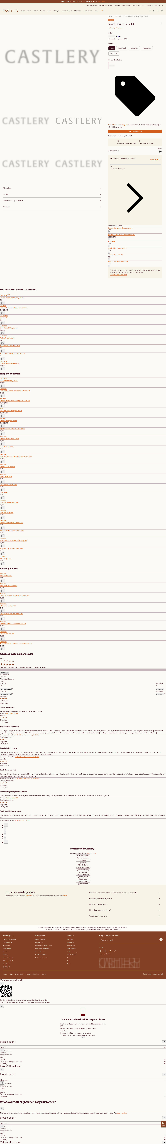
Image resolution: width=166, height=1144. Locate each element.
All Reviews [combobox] (159, 689)
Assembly (3, 1064)
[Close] (2, 983)
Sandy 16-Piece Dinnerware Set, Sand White (27, 735)
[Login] (154, 11)
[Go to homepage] (10, 10)
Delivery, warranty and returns (11, 1062)
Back (83, 1037)
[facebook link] (100, 951)
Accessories (119, 16)
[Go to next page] (6, 842)
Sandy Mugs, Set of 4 (12, 713)
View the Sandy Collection (118, 275)
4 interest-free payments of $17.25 (117, 39)
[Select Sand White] (111, 65)
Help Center (28, 895)
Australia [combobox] (157, 5)
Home (110, 16)
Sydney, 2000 (154, 160)
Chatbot (64, 895)
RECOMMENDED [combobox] (6, 689)
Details (2, 1059)
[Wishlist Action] (3, 302)
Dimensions (4, 1047)
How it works (121, 1113)
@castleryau (92, 853)
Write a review (5, 672)
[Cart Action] (109, 232)
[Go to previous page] (6, 825)
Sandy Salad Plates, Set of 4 (22, 820)
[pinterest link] (105, 951)
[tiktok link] (114, 951)
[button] (158, 11)
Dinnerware (129, 16)
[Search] (150, 11)
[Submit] (161, 939)
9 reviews (119, 28)
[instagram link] (110, 951)
